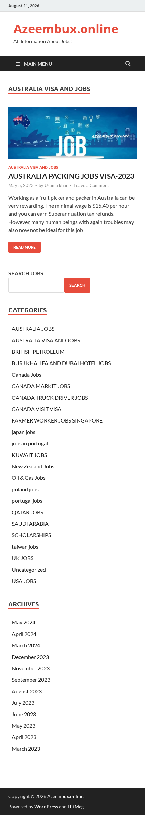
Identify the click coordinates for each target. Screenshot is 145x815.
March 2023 (26, 748)
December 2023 (30, 656)
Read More (22, 246)
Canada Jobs (26, 374)
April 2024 (24, 634)
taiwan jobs (25, 546)
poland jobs (25, 489)
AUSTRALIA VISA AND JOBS (33, 167)
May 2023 (23, 725)
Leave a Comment (91, 185)
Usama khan (56, 185)
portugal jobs (27, 500)
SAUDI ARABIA (30, 523)
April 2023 (24, 737)
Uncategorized (29, 569)
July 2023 (23, 702)
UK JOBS (22, 558)
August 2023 (27, 691)
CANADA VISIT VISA (36, 409)
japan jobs (23, 432)
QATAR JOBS (27, 512)
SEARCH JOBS (26, 273)
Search (77, 285)
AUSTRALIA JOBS (33, 328)
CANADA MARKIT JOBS (41, 386)
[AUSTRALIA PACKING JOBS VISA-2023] (72, 133)
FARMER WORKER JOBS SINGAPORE (57, 420)
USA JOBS (24, 581)
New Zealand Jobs (33, 466)
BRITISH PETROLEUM (38, 351)
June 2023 (24, 714)
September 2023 (31, 679)
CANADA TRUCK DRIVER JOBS (50, 397)
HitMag (76, 806)
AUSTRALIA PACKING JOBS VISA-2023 (71, 176)
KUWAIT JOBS (29, 455)
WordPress (46, 806)
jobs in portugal (30, 443)
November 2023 (31, 668)
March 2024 (26, 645)
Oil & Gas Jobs (29, 477)
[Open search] (128, 64)
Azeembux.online (65, 29)
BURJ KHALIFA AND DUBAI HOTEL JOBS (61, 363)
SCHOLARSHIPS (31, 535)
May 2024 (23, 622)
